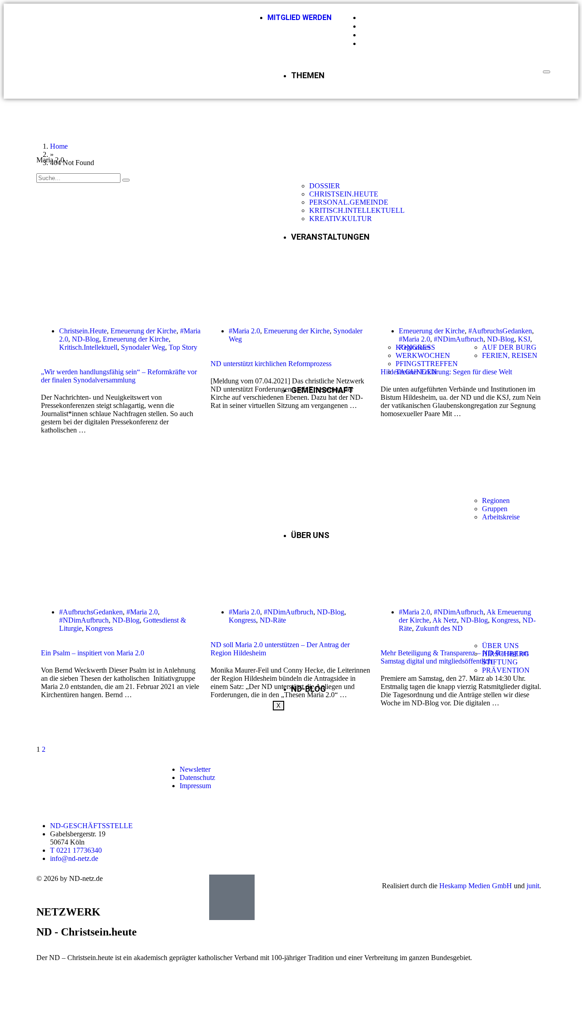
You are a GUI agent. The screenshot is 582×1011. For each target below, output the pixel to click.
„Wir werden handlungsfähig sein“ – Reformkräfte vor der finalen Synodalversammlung (119, 376)
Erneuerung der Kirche (143, 331)
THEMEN (308, 75)
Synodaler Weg (143, 347)
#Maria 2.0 (244, 331)
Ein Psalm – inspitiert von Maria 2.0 (92, 653)
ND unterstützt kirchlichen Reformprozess (271, 363)
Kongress (99, 628)
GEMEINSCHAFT (322, 390)
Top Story (183, 347)
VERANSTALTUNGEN (330, 236)
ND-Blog (85, 339)
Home (59, 146)
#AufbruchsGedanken (91, 612)
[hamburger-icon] (546, 71)
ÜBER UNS (310, 535)
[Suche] (126, 180)
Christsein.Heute (83, 331)
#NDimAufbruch (84, 620)
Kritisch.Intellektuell (88, 347)
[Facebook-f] (432, 769)
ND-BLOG (308, 689)
